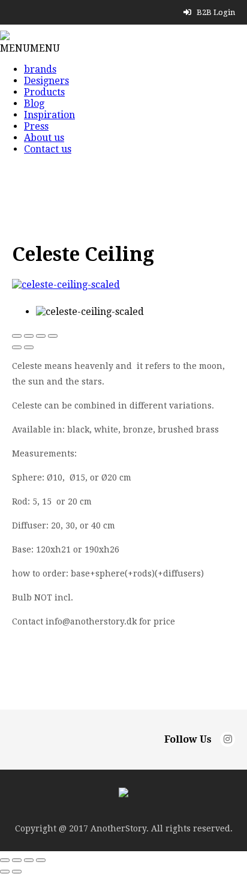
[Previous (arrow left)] (17, 347)
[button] (30, 48)
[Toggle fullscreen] (41, 336)
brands (40, 69)
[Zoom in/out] (53, 336)
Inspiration (49, 115)
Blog (34, 103)
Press (36, 126)
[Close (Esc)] (17, 336)
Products (44, 92)
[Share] (29, 336)
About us (44, 137)
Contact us (47, 149)
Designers (46, 80)
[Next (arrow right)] (29, 347)
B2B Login (215, 12)
